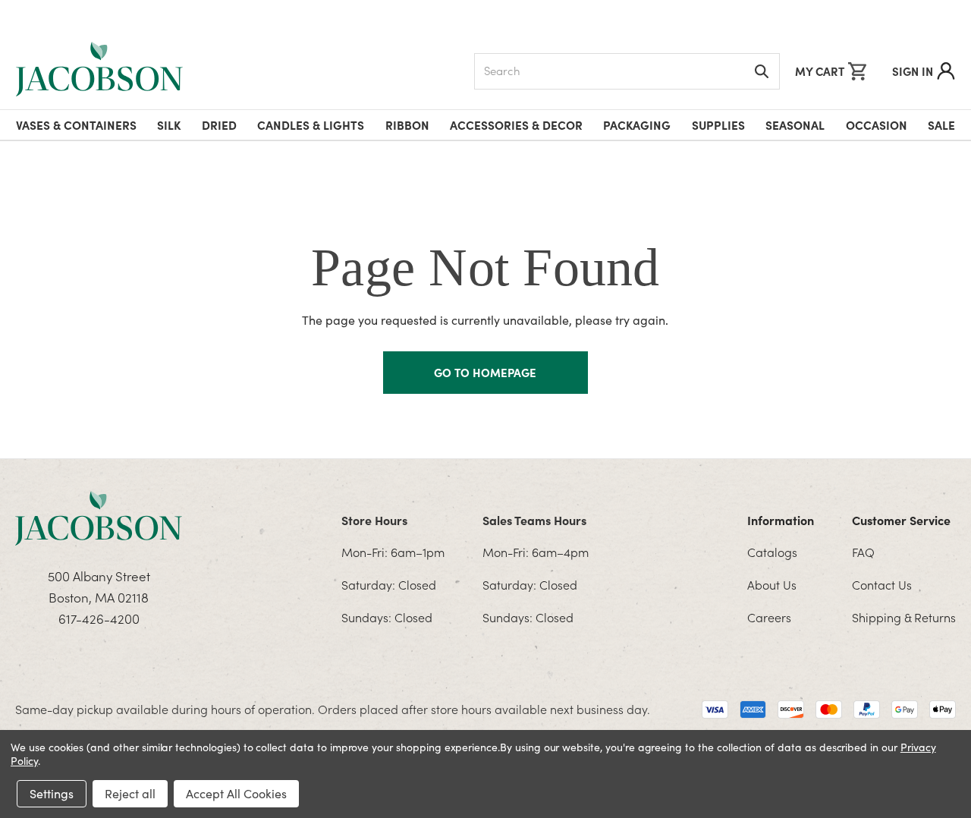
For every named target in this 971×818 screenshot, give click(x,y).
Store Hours (374, 519)
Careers (769, 617)
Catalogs (772, 551)
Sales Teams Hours (534, 519)
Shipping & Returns (904, 617)
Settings (52, 793)
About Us (772, 584)
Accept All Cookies (236, 793)
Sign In (912, 71)
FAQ (863, 551)
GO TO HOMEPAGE (485, 372)
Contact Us (882, 584)
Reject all (130, 793)
